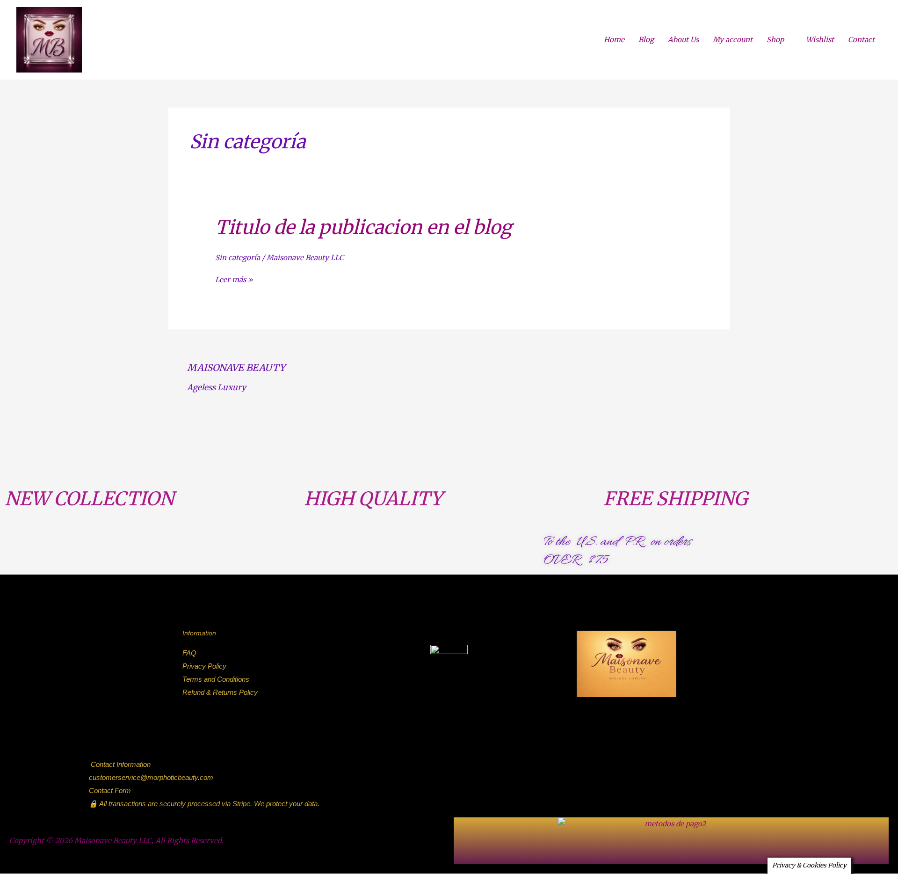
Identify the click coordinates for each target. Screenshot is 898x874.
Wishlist (820, 39)
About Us (683, 39)
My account (733, 39)
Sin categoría (237, 257)
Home (614, 39)
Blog (646, 39)
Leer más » (234, 279)
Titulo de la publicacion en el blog (363, 227)
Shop (775, 39)
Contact (861, 39)
